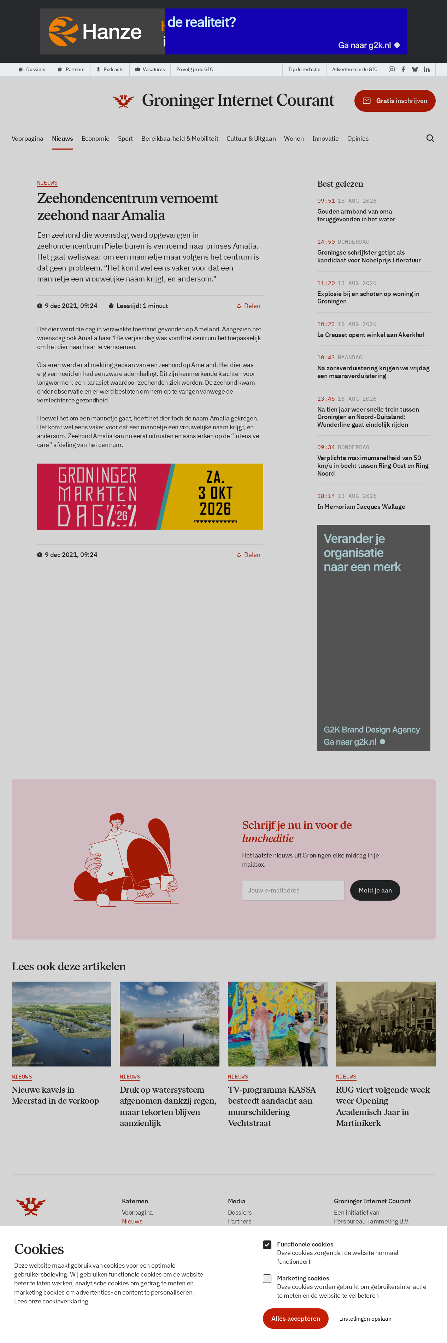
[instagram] (392, 69)
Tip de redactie (304, 69)
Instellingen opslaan (366, 1318)
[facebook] (403, 69)
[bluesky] (415, 69)
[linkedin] (427, 69)
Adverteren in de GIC (354, 69)
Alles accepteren (295, 1318)
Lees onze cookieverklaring (51, 1301)
